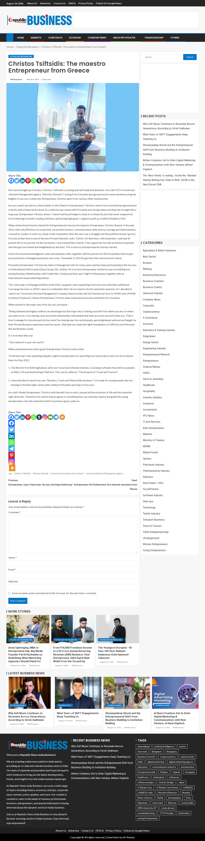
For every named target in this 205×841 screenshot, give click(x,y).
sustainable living (146, 813)
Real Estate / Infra (153, 483)
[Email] (50, 180)
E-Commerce (150, 317)
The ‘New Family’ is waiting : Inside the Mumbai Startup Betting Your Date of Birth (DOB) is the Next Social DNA (169, 180)
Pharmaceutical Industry (156, 470)
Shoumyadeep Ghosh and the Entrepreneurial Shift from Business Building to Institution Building (168, 150)
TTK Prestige (166, 813)
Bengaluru (172, 751)
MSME (146, 446)
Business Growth (146, 756)
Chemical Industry (153, 293)
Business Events (152, 287)
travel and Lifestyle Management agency (104, 473)
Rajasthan (143, 802)
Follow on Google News (109, 3)
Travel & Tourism (152, 525)
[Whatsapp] (33, 180)
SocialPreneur (151, 489)
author (182, 746)
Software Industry (153, 495)
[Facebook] (11, 180)
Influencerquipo (146, 782)
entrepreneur (187, 767)
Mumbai (186, 792)
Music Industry (145, 797)
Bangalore (157, 751)
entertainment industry (164, 767)
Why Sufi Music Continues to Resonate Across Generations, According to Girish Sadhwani (27, 717)
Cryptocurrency (151, 311)
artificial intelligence (164, 746)
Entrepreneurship (146, 772)
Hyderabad (158, 777)
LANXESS (188, 787)
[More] (62, 180)
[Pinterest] (28, 180)
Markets (36, 37)
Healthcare (149, 385)
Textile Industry (151, 513)
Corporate (55, 37)
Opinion (147, 458)
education (143, 767)
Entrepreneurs (151, 360)
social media (187, 802)
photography (174, 797)
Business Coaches (153, 281)
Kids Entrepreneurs (153, 428)
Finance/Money (154, 37)
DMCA (72, 3)
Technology (149, 507)
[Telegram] (56, 180)
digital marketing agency (181, 761)
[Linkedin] (22, 180)
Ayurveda (142, 751)
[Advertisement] (136, 19)
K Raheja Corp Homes (167, 787)
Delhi (140, 761)
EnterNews (113, 837)
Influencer (174, 777)
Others (174, 37)
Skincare (172, 802)
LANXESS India (145, 792)
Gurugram (190, 772)
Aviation (147, 262)
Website (13, 581)
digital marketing (156, 761)
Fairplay (164, 772)
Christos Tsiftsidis (22, 473)
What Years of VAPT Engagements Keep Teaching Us (100, 756)
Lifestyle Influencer (167, 792)
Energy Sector (151, 342)
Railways (148, 477)
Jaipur (181, 782)
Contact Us (59, 3)
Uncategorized (151, 538)
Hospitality (149, 391)
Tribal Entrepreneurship (156, 532)
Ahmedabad (144, 746)
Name (12, 557)
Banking (147, 268)
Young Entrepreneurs (21, 56)
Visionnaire (183, 813)
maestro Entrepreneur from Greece (67, 473)
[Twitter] (17, 180)
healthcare (143, 777)
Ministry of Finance (153, 440)
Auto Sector (149, 256)
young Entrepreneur (148, 818)
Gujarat (176, 772)
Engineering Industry (154, 348)
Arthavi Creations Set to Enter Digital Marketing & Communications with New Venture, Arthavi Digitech (169, 165)
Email (12, 569)
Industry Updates (124, 37)
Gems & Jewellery (153, 379)
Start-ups (148, 501)
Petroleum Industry (153, 464)
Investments (150, 409)
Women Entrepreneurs (155, 544)
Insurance (148, 403)
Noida (160, 797)
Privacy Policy (85, 3)
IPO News (148, 415)
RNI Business (16, 79)
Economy (75, 37)
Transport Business (154, 519)
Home (20, 37)
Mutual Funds (150, 452)
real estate (157, 802)
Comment (14, 512)
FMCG (146, 373)
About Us (32, 3)
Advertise (45, 3)
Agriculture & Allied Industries (159, 250)
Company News (97, 37)
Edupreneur (149, 336)
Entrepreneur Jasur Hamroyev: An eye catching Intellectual (40, 482)
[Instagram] (45, 180)
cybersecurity (187, 756)
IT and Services (151, 421)
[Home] (9, 37)
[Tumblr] (39, 180)
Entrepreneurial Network (156, 354)
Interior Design (166, 782)
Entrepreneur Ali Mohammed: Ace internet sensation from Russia (105, 484)
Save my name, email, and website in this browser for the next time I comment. (54, 593)
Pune (188, 797)
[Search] (196, 38)
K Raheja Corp (145, 787)
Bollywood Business (154, 275)
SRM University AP (147, 808)
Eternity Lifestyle (40, 473)
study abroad (167, 808)
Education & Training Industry (159, 330)
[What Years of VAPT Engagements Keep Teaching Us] (78, 693)
